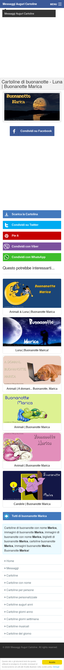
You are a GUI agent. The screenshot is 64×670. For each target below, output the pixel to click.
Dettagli (56, 666)
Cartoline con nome (18, 583)
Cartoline (12, 575)
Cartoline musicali (17, 626)
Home (10, 561)
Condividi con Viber (25, 246)
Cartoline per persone (20, 590)
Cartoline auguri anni (19, 604)
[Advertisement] (32, 42)
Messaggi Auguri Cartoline (20, 4)
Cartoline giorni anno (19, 612)
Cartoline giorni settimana (22, 619)
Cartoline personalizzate (21, 597)
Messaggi (12, 568)
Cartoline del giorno (18, 633)
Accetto (52, 662)
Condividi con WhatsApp (29, 257)
